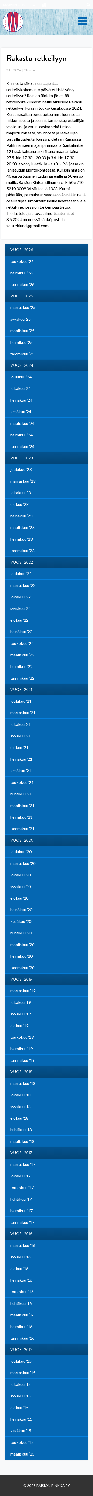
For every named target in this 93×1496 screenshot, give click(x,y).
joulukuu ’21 (21, 700)
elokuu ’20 (19, 898)
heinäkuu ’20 (21, 909)
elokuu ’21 (19, 747)
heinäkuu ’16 (21, 1280)
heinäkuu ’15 (21, 1419)
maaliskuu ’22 (22, 654)
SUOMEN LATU (14, 5)
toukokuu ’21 (22, 782)
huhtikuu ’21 (21, 793)
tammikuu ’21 (22, 828)
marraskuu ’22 (22, 585)
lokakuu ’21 (20, 724)
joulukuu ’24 (21, 376)
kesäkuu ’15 (20, 1430)
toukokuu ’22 (22, 643)
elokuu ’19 (19, 1025)
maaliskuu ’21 (22, 805)
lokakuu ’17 (20, 1175)
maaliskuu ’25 (22, 330)
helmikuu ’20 (21, 956)
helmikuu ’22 (21, 666)
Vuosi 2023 (21, 458)
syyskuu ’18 (20, 1106)
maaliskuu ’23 (22, 527)
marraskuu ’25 (22, 307)
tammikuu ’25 (22, 353)
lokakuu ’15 (20, 1384)
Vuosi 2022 (21, 562)
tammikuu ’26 (22, 284)
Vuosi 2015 (21, 1350)
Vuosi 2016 (21, 1234)
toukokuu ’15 (22, 1442)
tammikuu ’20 (22, 967)
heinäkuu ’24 (21, 399)
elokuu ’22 (19, 619)
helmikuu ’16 (21, 1326)
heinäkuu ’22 (21, 631)
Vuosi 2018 (21, 1072)
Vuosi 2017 (21, 1153)
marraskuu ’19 (22, 990)
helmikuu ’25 (21, 342)
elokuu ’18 (19, 1118)
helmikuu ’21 (21, 817)
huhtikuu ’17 (21, 1199)
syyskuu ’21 (20, 735)
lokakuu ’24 (20, 388)
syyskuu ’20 (20, 886)
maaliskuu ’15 (22, 1453)
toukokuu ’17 (22, 1187)
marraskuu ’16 (22, 1245)
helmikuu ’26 (21, 272)
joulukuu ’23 (21, 469)
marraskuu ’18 (22, 1083)
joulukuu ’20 (21, 851)
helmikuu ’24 (21, 434)
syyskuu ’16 (20, 1256)
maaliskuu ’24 (22, 423)
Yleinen (29, 70)
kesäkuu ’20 (20, 921)
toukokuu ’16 (22, 1291)
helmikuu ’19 (21, 1048)
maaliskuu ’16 (22, 1314)
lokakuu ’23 (20, 492)
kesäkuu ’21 (20, 770)
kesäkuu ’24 (20, 411)
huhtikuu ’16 (21, 1303)
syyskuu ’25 (20, 318)
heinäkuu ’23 (21, 515)
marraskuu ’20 (22, 863)
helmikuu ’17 (21, 1210)
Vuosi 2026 (21, 250)
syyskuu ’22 (20, 608)
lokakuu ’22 (20, 596)
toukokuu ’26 (22, 261)
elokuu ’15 (19, 1407)
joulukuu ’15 (21, 1361)
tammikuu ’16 (22, 1338)
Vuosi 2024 (21, 365)
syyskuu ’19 (20, 1013)
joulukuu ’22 (21, 573)
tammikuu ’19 (22, 1060)
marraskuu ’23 (22, 480)
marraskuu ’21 (22, 712)
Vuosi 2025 (21, 296)
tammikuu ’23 (22, 550)
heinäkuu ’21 (21, 759)
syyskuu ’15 (20, 1395)
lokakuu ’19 (20, 1002)
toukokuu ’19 (22, 1037)
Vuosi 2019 (21, 979)
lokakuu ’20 (20, 874)
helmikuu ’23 (21, 538)
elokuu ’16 (19, 1268)
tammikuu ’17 (22, 1222)
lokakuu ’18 (20, 1094)
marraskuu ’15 (22, 1372)
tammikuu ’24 (22, 446)
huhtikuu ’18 (21, 1129)
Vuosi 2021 (21, 690)
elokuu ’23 (19, 504)
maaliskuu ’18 (22, 1141)
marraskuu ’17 (22, 1164)
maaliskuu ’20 (22, 944)
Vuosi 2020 (21, 840)
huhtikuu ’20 (21, 932)
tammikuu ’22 (22, 678)
